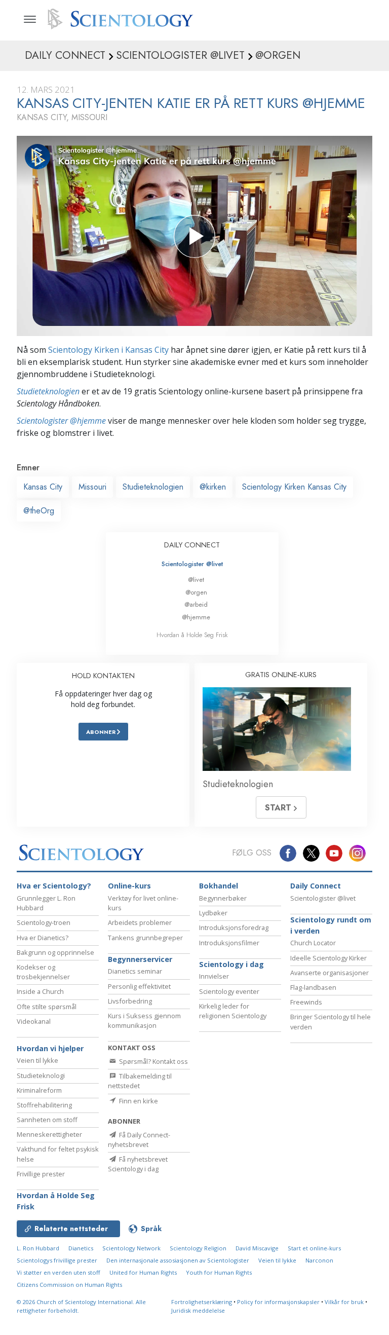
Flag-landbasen (313, 987)
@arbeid (196, 604)
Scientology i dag (231, 964)
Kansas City (42, 487)
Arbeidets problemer (140, 922)
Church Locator (313, 942)
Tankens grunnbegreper (145, 937)
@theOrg (38, 510)
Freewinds (306, 1002)
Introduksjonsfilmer (229, 942)
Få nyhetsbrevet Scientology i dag (138, 1164)
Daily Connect (315, 886)
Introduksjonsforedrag (233, 927)
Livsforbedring (130, 1001)
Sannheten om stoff (47, 1119)
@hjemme (196, 617)
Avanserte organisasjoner (329, 972)
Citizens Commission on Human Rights (69, 1284)
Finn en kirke (138, 1100)
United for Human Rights (143, 1272)
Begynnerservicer (140, 959)
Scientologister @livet (192, 564)
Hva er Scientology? (54, 886)
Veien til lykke (37, 1060)
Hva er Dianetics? (42, 937)
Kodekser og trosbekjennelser (43, 971)
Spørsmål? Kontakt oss (153, 1061)
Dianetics (80, 1248)
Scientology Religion (198, 1248)
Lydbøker (213, 912)
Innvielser (214, 976)
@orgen (196, 592)
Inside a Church (40, 991)
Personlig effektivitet (139, 986)
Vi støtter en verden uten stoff (58, 1272)
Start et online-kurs (314, 1248)
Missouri (92, 487)
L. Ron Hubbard (38, 1248)
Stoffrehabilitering (44, 1104)
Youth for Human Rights (219, 1272)
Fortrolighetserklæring (201, 1302)
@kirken (213, 487)
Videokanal (34, 1021)
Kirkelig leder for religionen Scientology (232, 1011)
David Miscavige (257, 1248)
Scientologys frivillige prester (57, 1260)
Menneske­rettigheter (49, 1134)
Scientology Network (131, 1248)
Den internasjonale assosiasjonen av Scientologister (177, 1260)
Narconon (319, 1260)
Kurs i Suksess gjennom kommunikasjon (144, 1020)
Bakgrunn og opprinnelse (55, 952)
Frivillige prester (41, 1173)
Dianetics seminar (135, 971)
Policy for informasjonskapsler (278, 1302)
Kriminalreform (39, 1090)
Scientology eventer (229, 991)
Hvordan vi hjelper (50, 1048)
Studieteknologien (48, 391)
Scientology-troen (43, 922)
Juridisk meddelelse (198, 1310)
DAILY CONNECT (192, 545)
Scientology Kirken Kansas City (294, 487)
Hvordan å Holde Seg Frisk (192, 635)
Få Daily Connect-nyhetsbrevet (139, 1139)
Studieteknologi (41, 1075)
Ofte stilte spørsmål (46, 1006)
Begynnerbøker (223, 898)
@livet (196, 579)
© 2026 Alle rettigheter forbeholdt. (81, 1306)
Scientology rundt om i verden (330, 925)
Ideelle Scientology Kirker (328, 957)
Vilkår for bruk (344, 1302)
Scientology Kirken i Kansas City (108, 349)
